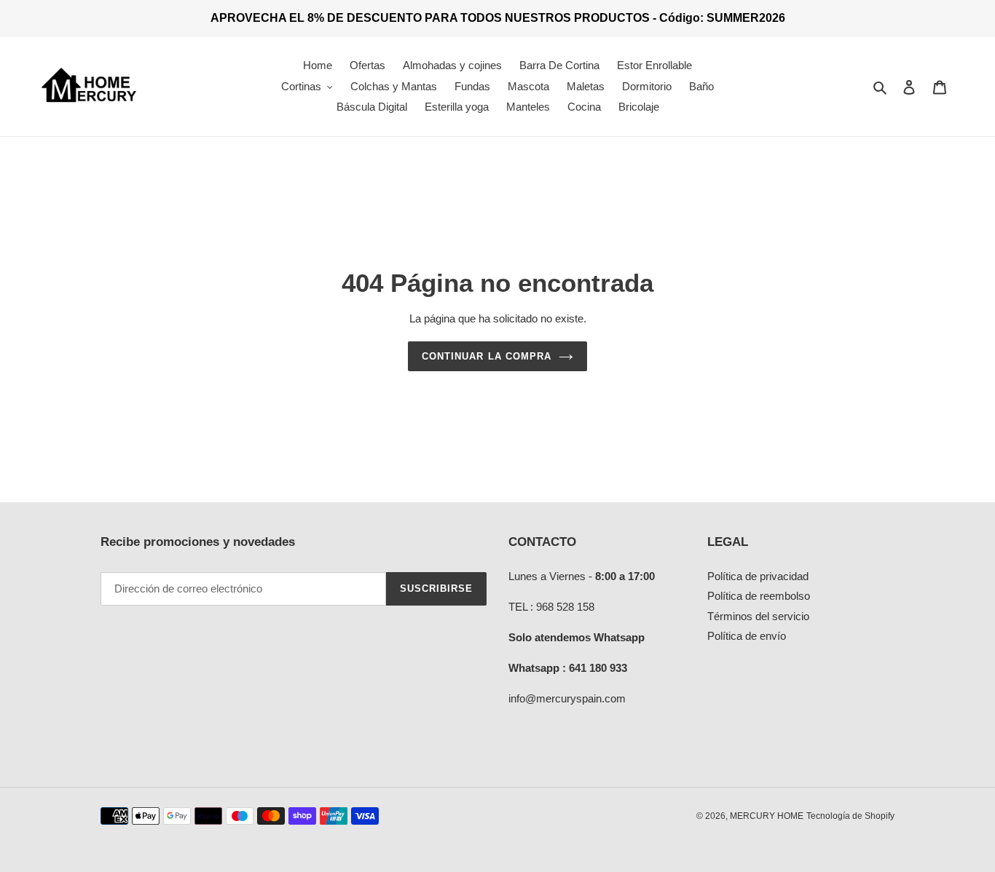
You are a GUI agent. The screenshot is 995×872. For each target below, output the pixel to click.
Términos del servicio (758, 616)
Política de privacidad (758, 576)
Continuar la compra (486, 356)
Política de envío (746, 636)
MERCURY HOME (766, 816)
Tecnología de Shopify (850, 816)
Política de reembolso (758, 596)
